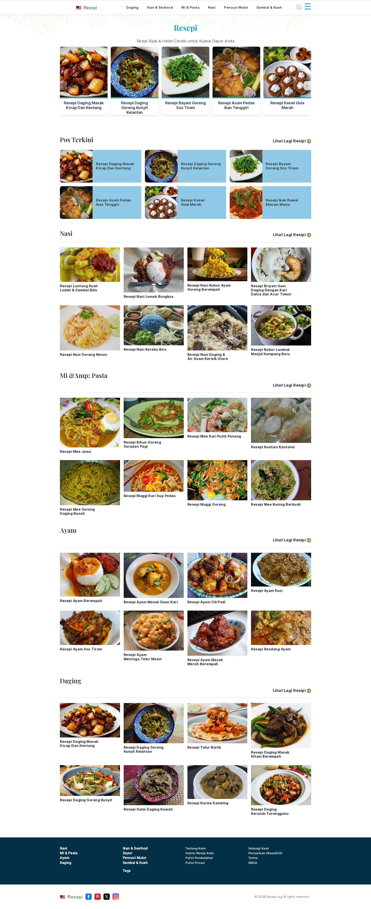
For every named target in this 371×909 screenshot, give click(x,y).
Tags (127, 871)
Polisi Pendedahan (199, 858)
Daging (132, 7)
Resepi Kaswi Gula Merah (287, 105)
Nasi (212, 7)
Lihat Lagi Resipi (289, 141)
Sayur (127, 853)
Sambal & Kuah (269, 7)
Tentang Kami (196, 848)
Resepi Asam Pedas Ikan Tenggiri (236, 105)
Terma (253, 858)
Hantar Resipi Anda (200, 853)
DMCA (252, 862)
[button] (307, 85)
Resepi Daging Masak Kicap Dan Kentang (84, 105)
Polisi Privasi (195, 862)
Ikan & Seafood (160, 7)
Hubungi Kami (258, 848)
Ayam (64, 858)
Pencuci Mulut (236, 7)
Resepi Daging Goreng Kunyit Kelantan (134, 107)
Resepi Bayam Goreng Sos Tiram (185, 105)
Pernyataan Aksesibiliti (265, 853)
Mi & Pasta (190, 7)
